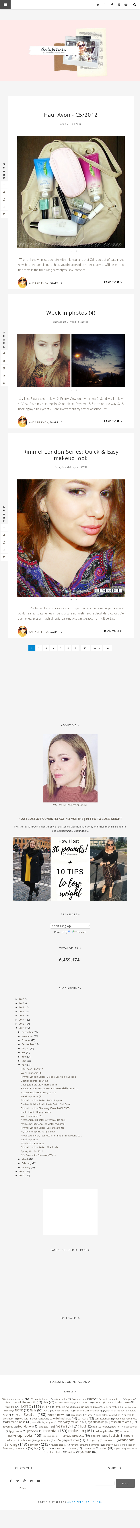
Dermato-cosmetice (109, 1399)
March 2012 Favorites (32, 1143)
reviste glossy (58, 1444)
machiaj (50, 1430)
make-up (76, 1430)
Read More (112, 282)
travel (58, 1448)
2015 (22, 1015)
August (26, 1048)
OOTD (46, 1410)
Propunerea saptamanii (87, 1410)
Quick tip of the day (114, 1410)
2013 (22, 1023)
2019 (22, 999)
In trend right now (102, 1402)
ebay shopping (48, 1422)
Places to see (62, 1410)
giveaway (61, 1426)
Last (108, 648)
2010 (22, 1175)
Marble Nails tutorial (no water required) (43, 1123)
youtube (86, 1452)
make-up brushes (104, 1431)
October (26, 1040)
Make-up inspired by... (86, 1407)
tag (36, 1448)
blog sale (23, 1418)
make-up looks (20, 1435)
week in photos (78, 321)
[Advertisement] (75, 685)
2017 (22, 1007)
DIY (92, 1399)
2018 (22, 1003)
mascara (95, 1435)
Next (119, 192)
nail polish (112, 1436)
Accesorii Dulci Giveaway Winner (39, 1092)
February (27, 1163)
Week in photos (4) (71, 312)
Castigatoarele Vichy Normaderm (39, 1084)
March (25, 1159)
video (103, 1448)
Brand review (79, 1399)
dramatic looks (16, 1422)
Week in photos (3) (31, 1096)
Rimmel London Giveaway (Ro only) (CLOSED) (45, 1108)
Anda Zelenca (38, 283)
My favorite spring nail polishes (38, 1131)
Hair (45, 1402)
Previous (22, 194)
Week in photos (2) (31, 1116)
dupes (35, 1422)
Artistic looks (60, 1399)
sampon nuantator (114, 1444)
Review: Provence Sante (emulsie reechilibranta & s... (50, 1088)
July (24, 1052)
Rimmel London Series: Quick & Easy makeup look (71, 455)
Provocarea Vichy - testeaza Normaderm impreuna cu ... (51, 1135)
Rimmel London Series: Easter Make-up (42, 1127)
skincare (21, 1448)
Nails (33, 1410)
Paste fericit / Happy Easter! (36, 1112)
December (28, 1032)
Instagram (59, 321)
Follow (23, 1488)
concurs (83, 1418)
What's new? (55, 1415)
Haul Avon (75, 124)
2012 (22, 1028)
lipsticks (31, 1431)
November (28, 1036)
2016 (22, 1011)
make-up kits (125, 1431)
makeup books (50, 1436)
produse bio (109, 1440)
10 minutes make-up (13, 1399)
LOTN (46, 1407)
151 (86, 648)
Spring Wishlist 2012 (32, 1151)
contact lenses (103, 1418)
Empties (129, 1399)
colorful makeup (60, 1418)
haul (83, 1426)
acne (90, 1414)
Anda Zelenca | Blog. (84, 1502)
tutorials (88, 1448)
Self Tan (16, 1415)
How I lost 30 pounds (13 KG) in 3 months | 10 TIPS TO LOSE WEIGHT (70, 818)
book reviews (39, 1418)
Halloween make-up (64, 1402)
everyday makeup (65, 467)
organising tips (42, 1440)
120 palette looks (38, 1399)
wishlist (71, 1452)
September (28, 1044)
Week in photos (29, 1139)
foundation (25, 1426)
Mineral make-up (112, 1406)
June (24, 1056)
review (34, 1444)
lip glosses (15, 1431)
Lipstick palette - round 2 (34, 1080)
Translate (80, 932)
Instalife (9, 1407)
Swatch (30, 1414)
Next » (97, 648)
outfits (57, 1440)
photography (92, 1440)
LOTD (83, 467)
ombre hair (26, 1440)
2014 (22, 1019)
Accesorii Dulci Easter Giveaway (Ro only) (43, 1119)
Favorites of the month (20, 1402)
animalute (129, 1414)
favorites (8, 1426)
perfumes (72, 1440)
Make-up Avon (63, 1406)
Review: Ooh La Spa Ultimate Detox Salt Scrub (46, 1104)
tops (47, 1448)
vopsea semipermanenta (125, 1448)
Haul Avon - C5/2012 (71, 114)
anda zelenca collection (108, 1414)
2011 (22, 1171)
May (24, 1060)
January (26, 1167)
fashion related (121, 1422)
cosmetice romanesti (125, 1418)
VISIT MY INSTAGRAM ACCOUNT (70, 804)
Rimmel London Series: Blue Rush (39, 1147)
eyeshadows (96, 1422)
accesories (77, 1415)
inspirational (130, 1426)
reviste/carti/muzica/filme (85, 1444)
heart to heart (100, 1426)
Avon (63, 124)
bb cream (8, 1418)
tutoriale (70, 1448)
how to (115, 1426)
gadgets (43, 1426)
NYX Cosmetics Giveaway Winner (39, 1155)
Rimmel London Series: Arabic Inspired (42, 1100)
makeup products (72, 1436)
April (24, 1064)
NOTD (19, 1410)
